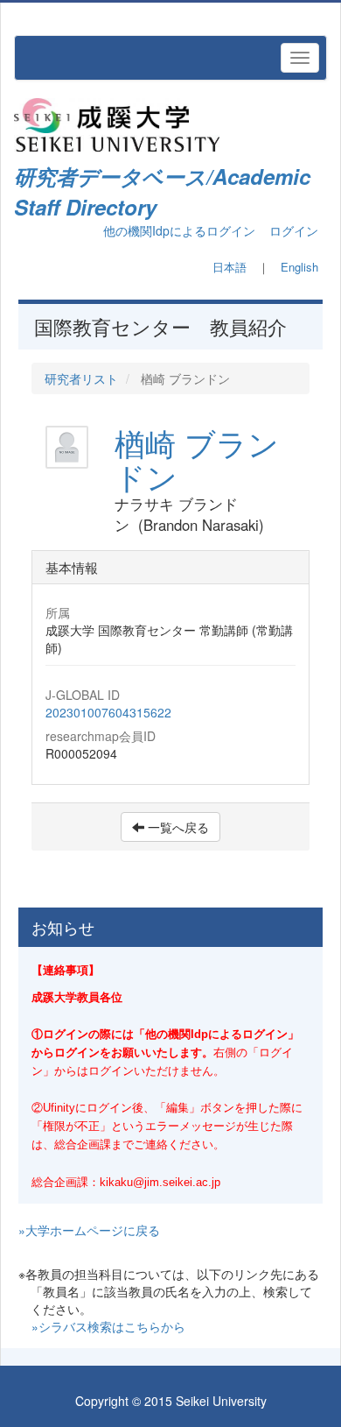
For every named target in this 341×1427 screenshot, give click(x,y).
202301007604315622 (108, 712)
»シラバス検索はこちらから (108, 1326)
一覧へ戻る (176, 827)
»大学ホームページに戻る (89, 1230)
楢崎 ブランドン (197, 459)
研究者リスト (81, 378)
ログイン (293, 230)
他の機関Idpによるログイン (179, 230)
